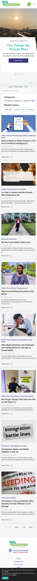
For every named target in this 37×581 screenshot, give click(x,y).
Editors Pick (27, 101)
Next (30, 527)
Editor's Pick (30, 109)
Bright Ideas (8, 109)
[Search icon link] (29, 4)
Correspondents (18, 561)
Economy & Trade (19, 109)
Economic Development (13, 101)
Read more (5, 157)
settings (14, 574)
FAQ (18, 567)
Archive (18, 559)
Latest (11, 87)
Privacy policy (18, 564)
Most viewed (18, 87)
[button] (15, 74)
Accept (5, 578)
